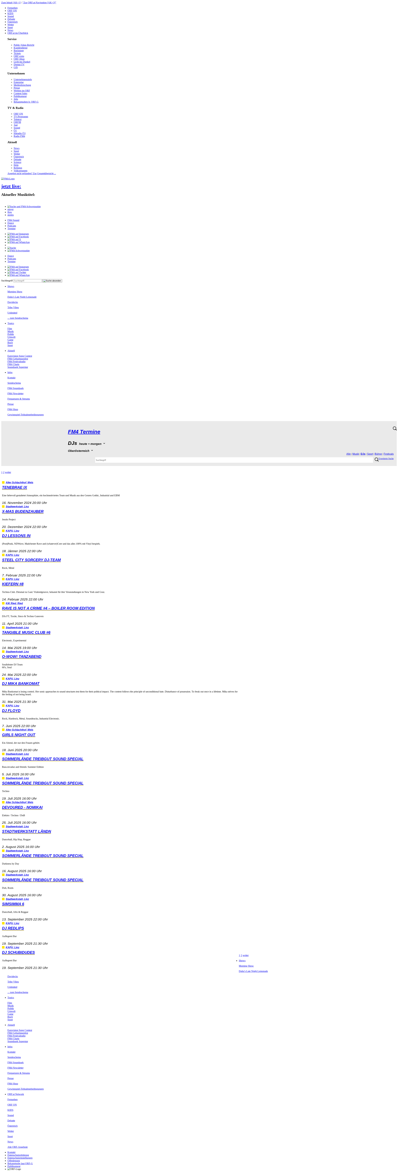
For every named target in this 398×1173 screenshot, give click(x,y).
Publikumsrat (20, 96)
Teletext (17, 119)
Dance (10, 223)
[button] (24, 206)
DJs (363, 454)
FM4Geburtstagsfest (17, 358)
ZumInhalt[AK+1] (11, 2)
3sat (16, 125)
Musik (10, 331)
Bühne (378, 454)
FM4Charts (13, 364)
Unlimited (12, 312)
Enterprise (19, 82)
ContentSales (20, 93)
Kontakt (11, 377)
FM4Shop (12, 409)
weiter (8, 472)
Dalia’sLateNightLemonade (22, 297)
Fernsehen (12, 8)
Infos (9, 372)
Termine (11, 228)
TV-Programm (21, 116)
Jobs (16, 99)
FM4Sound (13, 220)
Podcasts (11, 225)
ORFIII (17, 122)
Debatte (11, 19)
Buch (10, 342)
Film (9, 328)
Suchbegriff (7, 280)
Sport (10, 27)
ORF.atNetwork (15, 1094)
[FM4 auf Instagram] (18, 234)
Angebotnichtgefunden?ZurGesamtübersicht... (31, 173)
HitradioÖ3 (19, 133)
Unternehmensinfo (23, 79)
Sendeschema (14, 383)
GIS (16, 67)
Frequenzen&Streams (18, 398)
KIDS (10, 13)
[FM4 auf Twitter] (16, 272)
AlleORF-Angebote (17, 1147)
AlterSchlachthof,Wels (19, 482)
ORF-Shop (19, 59)
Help (16, 165)
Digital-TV (19, 64)
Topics (10, 323)
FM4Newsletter (15, 393)
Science (17, 162)
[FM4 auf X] (14, 239)
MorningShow (14, 291)
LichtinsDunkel (22, 61)
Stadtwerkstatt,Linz (17, 506)
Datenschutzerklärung (18, 1155)
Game (10, 339)
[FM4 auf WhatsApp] (18, 242)
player (10, 209)
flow (9, 212)
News (10, 30)
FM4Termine (84, 432)
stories (10, 215)
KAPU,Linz (12, 530)
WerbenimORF (22, 90)
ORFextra (19, 56)
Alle (348, 454)
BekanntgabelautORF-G (20, 1163)
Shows (10, 286)
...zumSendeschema (17, 318)
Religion (18, 168)
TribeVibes (13, 307)
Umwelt (11, 337)
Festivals (389, 454)
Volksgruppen (20, 170)
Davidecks (12, 302)
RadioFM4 (19, 136)
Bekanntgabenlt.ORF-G (26, 101)
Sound (10, 16)
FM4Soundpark (15, 388)
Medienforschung (22, 85)
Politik (10, 334)
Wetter (10, 24)
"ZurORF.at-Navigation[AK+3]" (39, 2)
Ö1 (15, 130)
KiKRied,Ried (14, 603)
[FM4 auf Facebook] (18, 236)
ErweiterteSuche (386, 458)
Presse (17, 88)
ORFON (12, 10)
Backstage (19, 50)
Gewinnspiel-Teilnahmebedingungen (25, 414)
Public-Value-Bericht (24, 45)
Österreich (12, 22)
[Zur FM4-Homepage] (8, 178)
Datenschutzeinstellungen (19, 1158)
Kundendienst (20, 47)
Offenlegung (13, 1160)
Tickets (17, 53)
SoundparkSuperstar (17, 367)
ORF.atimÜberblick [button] (17, 33)
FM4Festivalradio (16, 361)
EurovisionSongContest (19, 356)
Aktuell (11, 350)
